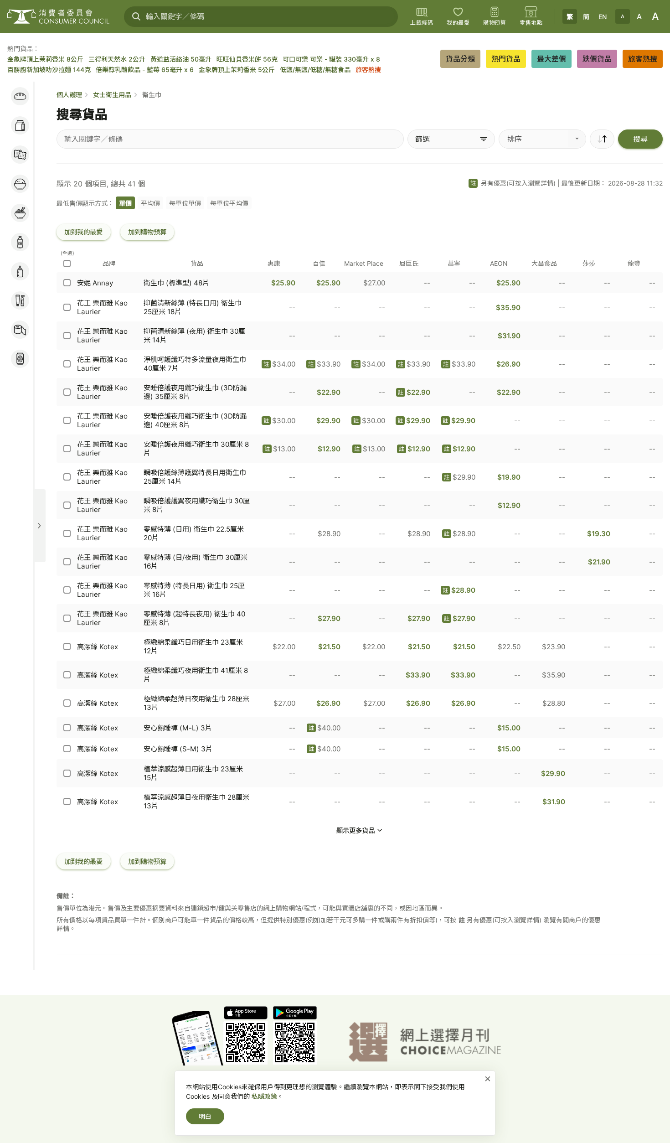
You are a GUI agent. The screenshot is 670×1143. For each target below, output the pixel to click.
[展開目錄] (39, 525)
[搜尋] (136, 16)
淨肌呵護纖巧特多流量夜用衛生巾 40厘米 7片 (195, 363)
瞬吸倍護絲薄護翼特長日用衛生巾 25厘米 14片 (195, 477)
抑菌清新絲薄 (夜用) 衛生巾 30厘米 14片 (194, 335)
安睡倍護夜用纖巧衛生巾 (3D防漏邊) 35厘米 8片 (195, 392)
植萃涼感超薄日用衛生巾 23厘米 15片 (193, 773)
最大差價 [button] (551, 58)
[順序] (602, 139)
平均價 (150, 203)
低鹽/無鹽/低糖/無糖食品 (315, 69)
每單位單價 (185, 203)
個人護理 (69, 94)
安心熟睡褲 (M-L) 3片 (178, 728)
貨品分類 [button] (460, 58)
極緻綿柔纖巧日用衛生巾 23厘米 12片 (193, 646)
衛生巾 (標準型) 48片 (176, 283)
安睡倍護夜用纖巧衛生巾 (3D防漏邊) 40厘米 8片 (195, 420)
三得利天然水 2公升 (116, 59)
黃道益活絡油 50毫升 (180, 59)
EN (602, 17)
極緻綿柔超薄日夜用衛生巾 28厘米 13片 (196, 703)
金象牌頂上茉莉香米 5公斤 (237, 69)
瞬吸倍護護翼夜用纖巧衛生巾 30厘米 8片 (197, 505)
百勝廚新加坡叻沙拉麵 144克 (49, 69)
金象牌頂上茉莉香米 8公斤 (45, 59)
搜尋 (640, 139)
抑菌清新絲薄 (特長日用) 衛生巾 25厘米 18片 (193, 307)
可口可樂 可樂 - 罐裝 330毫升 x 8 (331, 59)
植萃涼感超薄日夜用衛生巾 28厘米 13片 (196, 801)
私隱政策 (264, 1096)
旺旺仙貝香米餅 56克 (247, 59)
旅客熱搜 (368, 69)
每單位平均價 (229, 203)
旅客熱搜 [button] (642, 58)
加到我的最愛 (83, 232)
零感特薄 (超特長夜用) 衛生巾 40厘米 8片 (194, 618)
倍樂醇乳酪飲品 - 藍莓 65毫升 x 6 (145, 69)
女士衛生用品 (112, 94)
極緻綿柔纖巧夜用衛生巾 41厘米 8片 (196, 674)
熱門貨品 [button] (506, 58)
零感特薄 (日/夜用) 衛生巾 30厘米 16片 (195, 561)
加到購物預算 (147, 232)
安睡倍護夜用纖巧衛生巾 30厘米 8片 (196, 448)
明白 (205, 1116)
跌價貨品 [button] (597, 58)
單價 (125, 203)
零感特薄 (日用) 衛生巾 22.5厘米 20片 (194, 533)
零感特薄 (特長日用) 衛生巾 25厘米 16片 (194, 590)
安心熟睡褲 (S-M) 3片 (178, 749)
